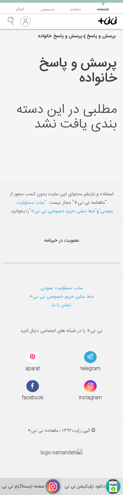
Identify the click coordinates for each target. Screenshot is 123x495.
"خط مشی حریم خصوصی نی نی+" (63, 211)
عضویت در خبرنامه (61, 241)
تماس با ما (61, 305)
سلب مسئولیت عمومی (61, 288)
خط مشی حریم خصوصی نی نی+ (61, 297)
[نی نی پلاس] (107, 21)
